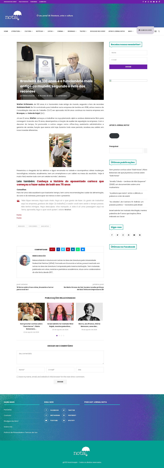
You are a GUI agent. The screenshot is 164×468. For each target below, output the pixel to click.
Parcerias (33, 2)
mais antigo (45, 226)
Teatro (82, 31)
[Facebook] (112, 235)
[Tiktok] (159, 2)
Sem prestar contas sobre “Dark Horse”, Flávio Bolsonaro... (31, 326)
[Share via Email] (83, 249)
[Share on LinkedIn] (73, 249)
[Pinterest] (151, 2)
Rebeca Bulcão (29, 96)
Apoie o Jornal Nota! (117, 31)
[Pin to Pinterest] (68, 249)
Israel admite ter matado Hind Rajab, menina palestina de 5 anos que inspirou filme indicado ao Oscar (128, 213)
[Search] (159, 31)
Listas (50, 31)
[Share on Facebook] (58, 249)
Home (6, 31)
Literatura (15, 31)
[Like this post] (53, 249)
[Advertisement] (126, 15)
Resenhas (71, 31)
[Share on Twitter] (63, 249)
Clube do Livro (146, 30)
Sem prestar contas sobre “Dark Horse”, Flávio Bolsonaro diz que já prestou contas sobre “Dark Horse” (128, 172)
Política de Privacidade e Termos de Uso (20, 432)
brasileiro (21, 226)
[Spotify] (156, 2)
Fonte (19, 215)
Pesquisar (113, 146)
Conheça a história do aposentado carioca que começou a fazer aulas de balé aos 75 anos (60, 183)
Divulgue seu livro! (10, 2)
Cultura (28, 31)
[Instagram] (148, 2)
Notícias (39, 31)
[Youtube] (154, 2)
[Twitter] (145, 2)
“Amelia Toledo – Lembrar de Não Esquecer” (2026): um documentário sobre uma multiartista (127, 184)
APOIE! (114, 136)
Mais (130, 31)
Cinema (60, 31)
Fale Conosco (23, 2)
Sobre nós (42, 2)
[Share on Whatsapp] (78, 249)
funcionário (33, 226)
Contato (7, 415)
